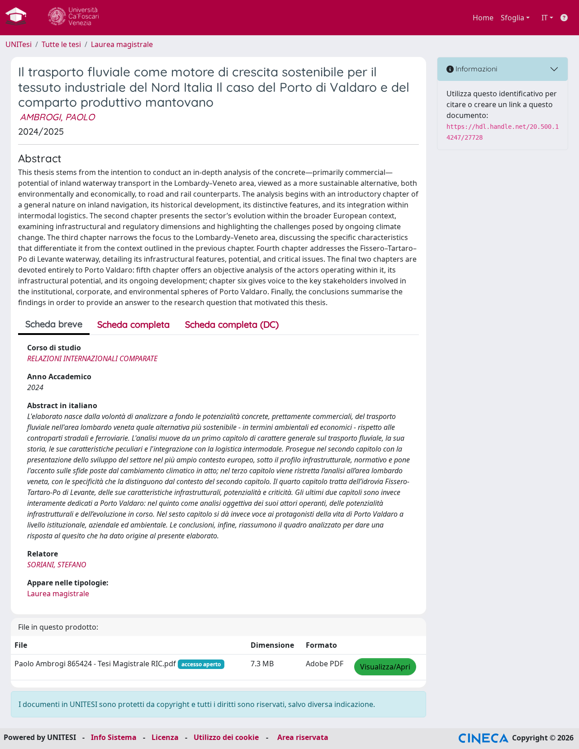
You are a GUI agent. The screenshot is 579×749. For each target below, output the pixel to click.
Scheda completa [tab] (133, 324)
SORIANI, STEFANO (56, 565)
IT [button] (544, 18)
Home (483, 18)
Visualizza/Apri (385, 667)
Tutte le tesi (61, 44)
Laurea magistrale (122, 44)
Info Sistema (114, 737)
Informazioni (475, 68)
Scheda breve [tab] (53, 324)
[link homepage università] (73, 17)
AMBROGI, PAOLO (57, 116)
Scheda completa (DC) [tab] (232, 324)
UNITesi (18, 44)
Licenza (165, 737)
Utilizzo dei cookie (226, 737)
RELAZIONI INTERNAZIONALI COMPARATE (92, 358)
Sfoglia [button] (512, 18)
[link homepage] (19, 17)
